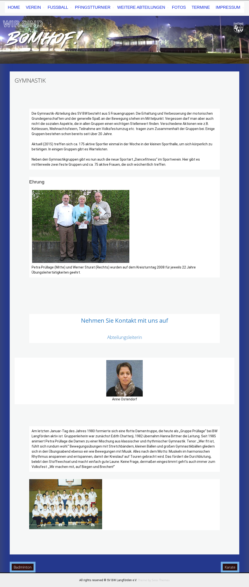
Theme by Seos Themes (154, 580)
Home (14, 7)
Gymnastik (30, 80)
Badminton (23, 567)
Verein (33, 7)
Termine (201, 7)
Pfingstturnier (92, 7)
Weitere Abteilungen (141, 7)
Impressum (228, 7)
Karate (230, 567)
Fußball (58, 7)
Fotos (179, 7)
